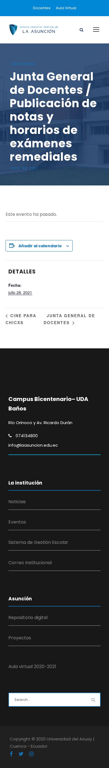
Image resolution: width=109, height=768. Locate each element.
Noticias (17, 501)
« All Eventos (22, 64)
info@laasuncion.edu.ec (33, 445)
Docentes (42, 8)
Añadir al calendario (40, 246)
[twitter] (20, 754)
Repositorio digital (28, 617)
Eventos (17, 522)
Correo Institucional (30, 562)
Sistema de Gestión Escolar (38, 542)
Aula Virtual (66, 8)
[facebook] (11, 754)
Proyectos (19, 638)
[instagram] (31, 754)
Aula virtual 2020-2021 (32, 666)
